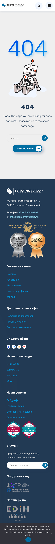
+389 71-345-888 (28, 212)
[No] (51, 533)
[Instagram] (19, 347)
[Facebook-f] (8, 347)
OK (28, 539)
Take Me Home (25, 148)
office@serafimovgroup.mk (24, 216)
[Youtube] (24, 347)
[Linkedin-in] (14, 347)
